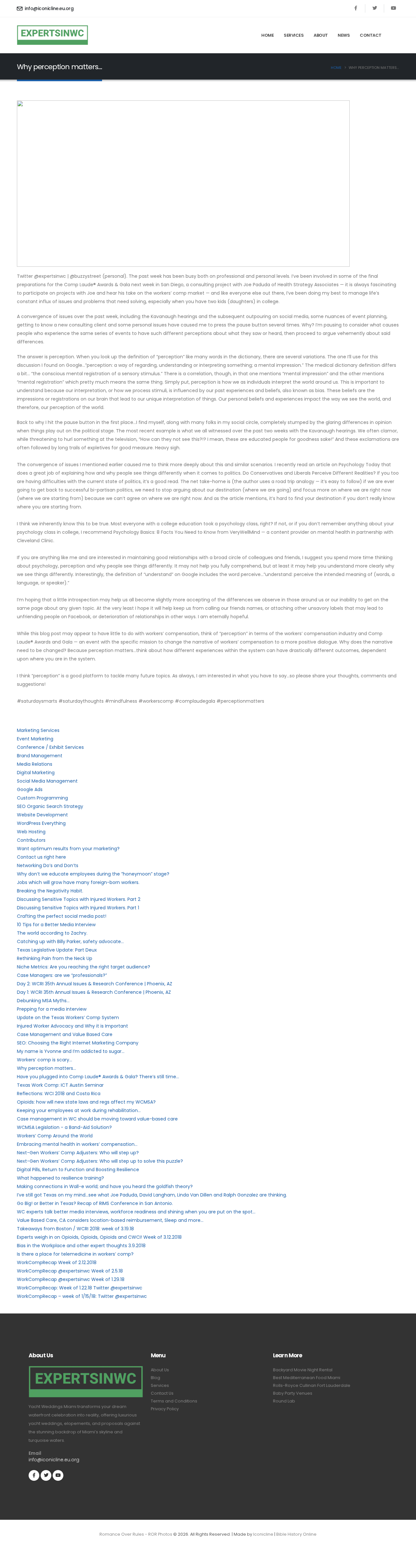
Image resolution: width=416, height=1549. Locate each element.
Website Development (42, 815)
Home (267, 35)
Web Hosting (31, 831)
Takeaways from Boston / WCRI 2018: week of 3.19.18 (75, 1228)
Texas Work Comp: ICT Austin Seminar (60, 1085)
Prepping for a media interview (51, 1009)
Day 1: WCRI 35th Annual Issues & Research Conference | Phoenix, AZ (94, 992)
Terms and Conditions (174, 1401)
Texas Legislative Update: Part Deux (57, 950)
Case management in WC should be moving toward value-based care (97, 1119)
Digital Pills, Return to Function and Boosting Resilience (78, 1169)
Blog (155, 1377)
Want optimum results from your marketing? (68, 848)
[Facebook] (355, 8)
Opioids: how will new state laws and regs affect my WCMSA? (86, 1102)
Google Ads (30, 789)
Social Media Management (47, 781)
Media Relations (34, 764)
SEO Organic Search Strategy (50, 806)
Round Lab (284, 1401)
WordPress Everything (41, 823)
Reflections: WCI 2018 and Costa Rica (58, 1093)
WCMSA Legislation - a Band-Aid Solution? (64, 1127)
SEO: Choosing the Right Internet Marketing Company (77, 1043)
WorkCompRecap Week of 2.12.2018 (57, 1262)
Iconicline (263, 1534)
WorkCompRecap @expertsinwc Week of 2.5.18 (70, 1271)
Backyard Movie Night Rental (302, 1370)
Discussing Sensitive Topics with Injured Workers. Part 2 (78, 899)
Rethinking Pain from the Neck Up (54, 958)
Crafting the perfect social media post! (61, 916)
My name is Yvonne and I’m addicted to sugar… (70, 1051)
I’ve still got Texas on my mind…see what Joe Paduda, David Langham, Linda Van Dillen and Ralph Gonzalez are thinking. (152, 1195)
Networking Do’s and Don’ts (47, 865)
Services (294, 35)
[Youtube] (393, 8)
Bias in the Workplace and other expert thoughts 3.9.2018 (81, 1245)
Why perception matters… (46, 1068)
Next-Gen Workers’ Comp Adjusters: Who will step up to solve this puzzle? (100, 1161)
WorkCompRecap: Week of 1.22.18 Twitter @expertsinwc (79, 1288)
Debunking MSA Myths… (43, 1000)
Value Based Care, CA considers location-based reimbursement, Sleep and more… (110, 1220)
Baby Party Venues (292, 1393)
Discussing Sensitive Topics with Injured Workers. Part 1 (78, 907)
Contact (371, 35)
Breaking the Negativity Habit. (50, 891)
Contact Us (162, 1393)
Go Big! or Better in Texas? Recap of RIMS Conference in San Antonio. (95, 1203)
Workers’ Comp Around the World (55, 1136)
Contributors (31, 840)
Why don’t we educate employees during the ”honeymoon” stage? (93, 874)
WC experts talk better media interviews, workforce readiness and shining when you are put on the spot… (136, 1212)
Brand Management (39, 755)
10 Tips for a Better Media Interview (56, 924)
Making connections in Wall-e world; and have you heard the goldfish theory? (105, 1186)
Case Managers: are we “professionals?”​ (62, 975)
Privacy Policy (165, 1409)
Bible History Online (296, 1534)
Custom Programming (42, 798)
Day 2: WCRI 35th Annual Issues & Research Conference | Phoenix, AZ (94, 983)
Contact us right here (41, 857)
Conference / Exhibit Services (50, 747)
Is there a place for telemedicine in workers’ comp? (75, 1254)
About (321, 35)
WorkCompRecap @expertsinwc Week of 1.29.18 (70, 1279)
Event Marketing (35, 739)
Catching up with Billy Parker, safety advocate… (70, 941)
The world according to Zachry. (52, 933)
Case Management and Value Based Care (64, 1034)
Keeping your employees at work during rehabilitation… (79, 1110)
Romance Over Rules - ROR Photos (135, 1534)
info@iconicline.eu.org (49, 8)
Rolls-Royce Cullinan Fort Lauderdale (311, 1385)
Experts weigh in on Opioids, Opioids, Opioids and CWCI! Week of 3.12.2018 (99, 1237)
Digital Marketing (36, 772)
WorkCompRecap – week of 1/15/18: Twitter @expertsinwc (82, 1296)
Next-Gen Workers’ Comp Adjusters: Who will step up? (78, 1152)
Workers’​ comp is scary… (44, 1059)
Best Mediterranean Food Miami (306, 1377)
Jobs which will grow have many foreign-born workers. (78, 882)
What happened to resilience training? (60, 1178)
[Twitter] (374, 8)
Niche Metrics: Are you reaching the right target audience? (83, 967)
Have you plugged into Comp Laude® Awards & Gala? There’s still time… (98, 1076)
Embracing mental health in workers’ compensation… (77, 1144)
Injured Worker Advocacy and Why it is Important (72, 1026)
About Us (160, 1370)
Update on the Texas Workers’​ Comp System (68, 1017)
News (344, 35)
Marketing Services (38, 730)
